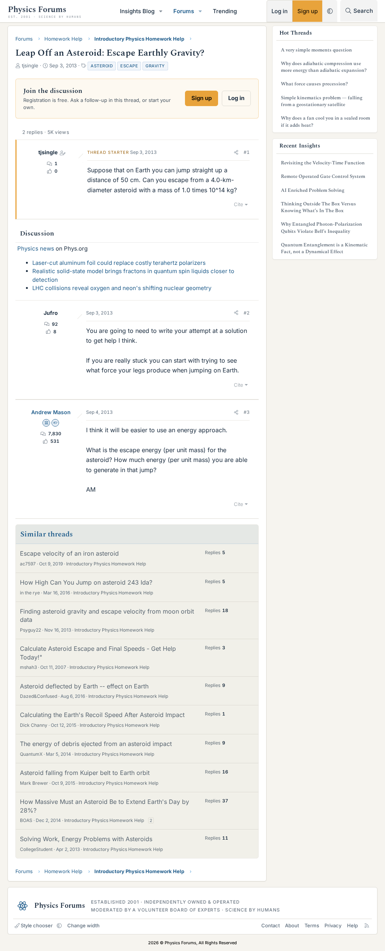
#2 (247, 313)
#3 (247, 412)
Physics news (35, 248)
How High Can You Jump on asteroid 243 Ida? (86, 582)
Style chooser (37, 925)
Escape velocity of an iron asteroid (69, 553)
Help (352, 925)
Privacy (332, 925)
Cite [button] (238, 204)
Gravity (155, 65)
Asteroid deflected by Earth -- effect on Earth (84, 686)
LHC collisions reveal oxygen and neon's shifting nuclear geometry (121, 288)
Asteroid (102, 65)
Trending (225, 11)
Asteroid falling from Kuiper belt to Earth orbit (85, 772)
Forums (183, 11)
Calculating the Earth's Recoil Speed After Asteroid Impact (102, 715)
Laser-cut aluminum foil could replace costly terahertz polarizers (119, 262)
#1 (247, 152)
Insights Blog (137, 11)
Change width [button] (83, 925)
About (292, 925)
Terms (312, 925)
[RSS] (367, 925)
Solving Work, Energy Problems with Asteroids (86, 839)
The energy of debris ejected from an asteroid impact (96, 743)
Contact (270, 925)
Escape (129, 65)
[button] (161, 11)
